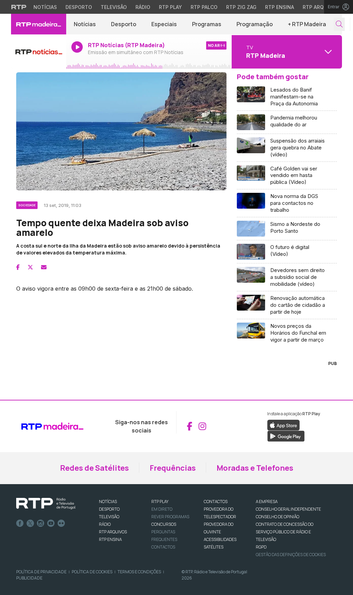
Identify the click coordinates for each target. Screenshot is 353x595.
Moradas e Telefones (254, 468)
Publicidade (29, 578)
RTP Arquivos (321, 7)
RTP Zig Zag (241, 7)
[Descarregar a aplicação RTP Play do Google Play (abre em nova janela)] (286, 435)
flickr (61, 523)
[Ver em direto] (38, 51)
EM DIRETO (161, 509)
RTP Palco (204, 7)
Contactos (163, 547)
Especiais (164, 24)
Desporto (78, 7)
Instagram (40, 523)
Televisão (114, 7)
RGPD (261, 547)
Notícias (45, 7)
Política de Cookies (92, 572)
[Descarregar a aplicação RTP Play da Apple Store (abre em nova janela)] (283, 424)
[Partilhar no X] (30, 267)
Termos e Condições (139, 572)
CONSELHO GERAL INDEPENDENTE (288, 509)
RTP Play (170, 7)
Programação (254, 24)
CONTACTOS (216, 501)
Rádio (142, 7)
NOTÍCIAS (108, 501)
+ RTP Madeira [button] (307, 24)
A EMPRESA (267, 501)
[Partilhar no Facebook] (18, 267)
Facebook (20, 523)
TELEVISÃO (109, 517)
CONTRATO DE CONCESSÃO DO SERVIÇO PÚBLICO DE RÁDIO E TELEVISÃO (284, 531)
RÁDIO (105, 524)
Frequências (173, 468)
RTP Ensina (279, 7)
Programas (206, 24)
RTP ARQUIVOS (113, 532)
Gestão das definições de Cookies (291, 554)
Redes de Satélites (94, 468)
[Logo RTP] (45, 504)
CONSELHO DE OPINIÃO (277, 517)
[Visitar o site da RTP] (19, 7)
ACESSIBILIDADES (220, 539)
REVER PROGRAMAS (170, 517)
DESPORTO (109, 509)
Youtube (51, 523)
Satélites (213, 547)
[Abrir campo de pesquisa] (339, 24)
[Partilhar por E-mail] (44, 267)
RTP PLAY (160, 501)
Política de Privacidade (41, 572)
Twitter (30, 523)
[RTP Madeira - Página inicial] (38, 24)
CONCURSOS (163, 524)
